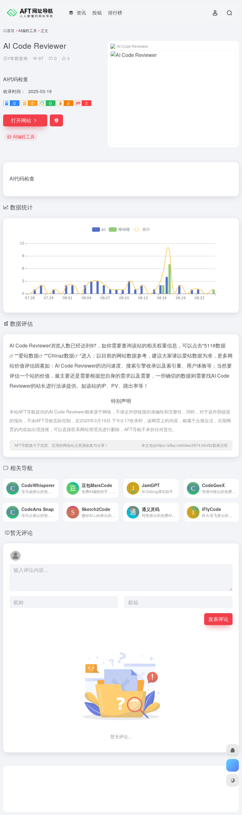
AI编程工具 (27, 30)
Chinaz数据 (61, 355)
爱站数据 (29, 355)
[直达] (54, 488)
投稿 (97, 12)
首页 (10, 30)
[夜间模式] (232, 780)
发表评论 (218, 619)
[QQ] (232, 750)
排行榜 (115, 12)
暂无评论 (21, 532)
